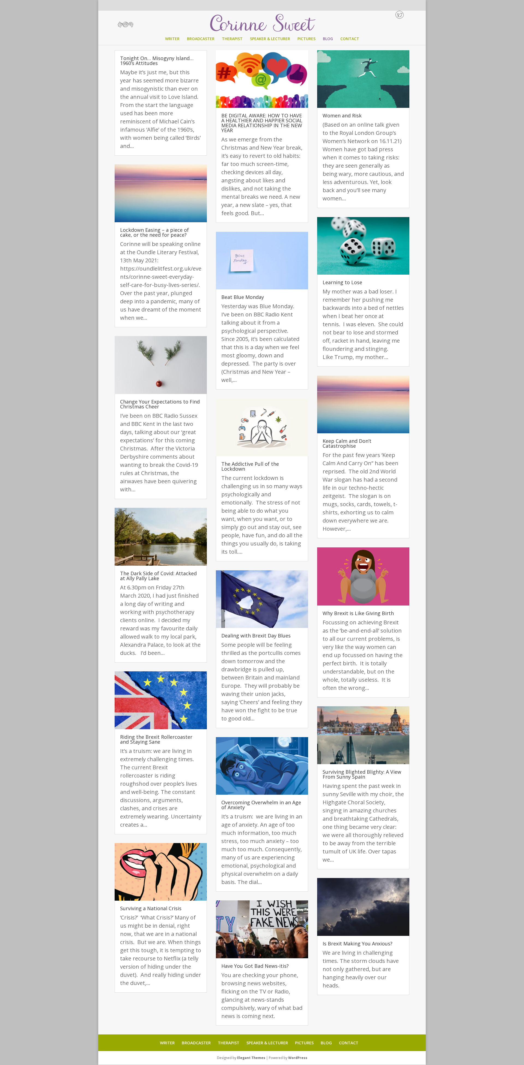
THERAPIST (232, 39)
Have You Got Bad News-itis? (255, 966)
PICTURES (306, 39)
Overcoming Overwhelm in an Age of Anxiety (261, 805)
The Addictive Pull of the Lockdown (250, 466)
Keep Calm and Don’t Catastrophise (347, 443)
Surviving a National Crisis (150, 908)
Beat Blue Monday (242, 297)
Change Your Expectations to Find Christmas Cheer (160, 404)
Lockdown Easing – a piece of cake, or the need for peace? (154, 232)
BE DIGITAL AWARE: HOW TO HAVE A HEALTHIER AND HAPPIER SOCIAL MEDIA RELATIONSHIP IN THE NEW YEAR (261, 123)
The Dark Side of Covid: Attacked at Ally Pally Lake (158, 576)
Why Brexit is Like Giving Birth (358, 613)
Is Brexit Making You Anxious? (357, 943)
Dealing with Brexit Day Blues (256, 635)
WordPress (297, 1057)
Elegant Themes (251, 1057)
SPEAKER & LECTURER (270, 39)
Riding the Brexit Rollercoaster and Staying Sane (156, 739)
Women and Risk (342, 115)
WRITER (172, 39)
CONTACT (349, 39)
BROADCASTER (201, 39)
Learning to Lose (342, 282)
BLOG (328, 39)
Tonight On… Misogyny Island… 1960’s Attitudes (156, 60)
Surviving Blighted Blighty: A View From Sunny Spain (362, 774)
